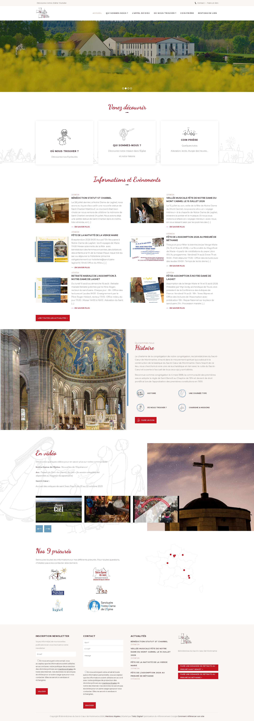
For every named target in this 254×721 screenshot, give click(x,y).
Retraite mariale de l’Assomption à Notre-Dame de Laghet (93, 277)
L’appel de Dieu (141, 13)
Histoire (151, 393)
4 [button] (131, 88)
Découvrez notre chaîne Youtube (51, 3)
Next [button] (47, 528)
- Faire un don (212, 3)
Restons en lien (207, 13)
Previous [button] (39, 528)
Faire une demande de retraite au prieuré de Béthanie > (197, 676)
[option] (127, 56)
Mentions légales (112, 716)
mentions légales (65, 669)
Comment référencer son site (191, 716)
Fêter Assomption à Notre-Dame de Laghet (188, 277)
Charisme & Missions (199, 407)
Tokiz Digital (137, 716)
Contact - (201, 3)
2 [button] (126, 88)
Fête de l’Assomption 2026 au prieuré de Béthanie (191, 239)
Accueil (97, 13)
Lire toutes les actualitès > (53, 318)
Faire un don (147, 420)
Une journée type (198, 393)
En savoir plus (82, 227)
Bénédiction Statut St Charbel (91, 198)
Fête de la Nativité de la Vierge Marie (94, 235)
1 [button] (123, 88)
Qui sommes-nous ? (117, 13)
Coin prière (187, 13)
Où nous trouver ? (165, 13)
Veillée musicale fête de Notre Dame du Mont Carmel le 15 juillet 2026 (191, 200)
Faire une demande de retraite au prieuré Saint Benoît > (197, 667)
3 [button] (128, 88)
